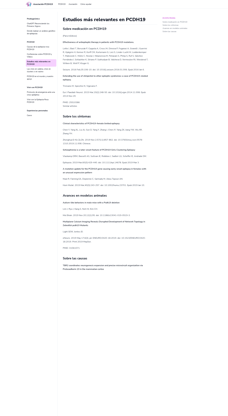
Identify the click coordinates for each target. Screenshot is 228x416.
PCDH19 (61, 4)
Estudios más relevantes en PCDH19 (38, 62)
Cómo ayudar (85, 4)
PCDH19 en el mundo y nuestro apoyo (40, 77)
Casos (29, 115)
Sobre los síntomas (171, 25)
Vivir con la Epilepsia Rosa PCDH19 (37, 100)
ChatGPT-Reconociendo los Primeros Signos (38, 24)
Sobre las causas (169, 31)
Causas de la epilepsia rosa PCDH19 (38, 48)
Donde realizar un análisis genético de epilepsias (41, 32)
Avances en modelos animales (175, 28)
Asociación (73, 4)
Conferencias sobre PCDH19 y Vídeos (39, 55)
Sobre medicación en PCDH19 (175, 22)
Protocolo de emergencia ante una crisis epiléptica (41, 93)
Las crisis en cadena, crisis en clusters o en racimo (39, 70)
